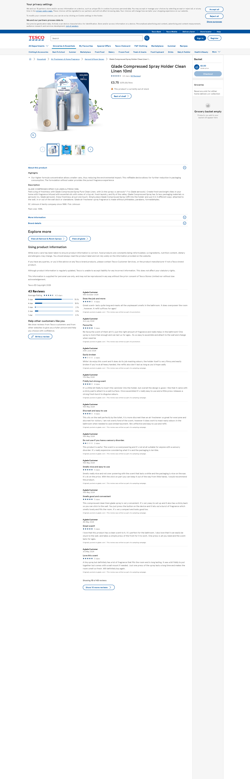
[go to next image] (90, 149)
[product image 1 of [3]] (66, 102)
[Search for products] (146, 38)
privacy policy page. (44, 11)
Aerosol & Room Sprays (94, 59)
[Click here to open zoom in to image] (33, 135)
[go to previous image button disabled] (42, 149)
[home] (30, 59)
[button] (156, 31)
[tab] (53, 150)
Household (41, 59)
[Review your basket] (196, 67)
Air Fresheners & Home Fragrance (65, 59)
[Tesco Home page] (36, 38)
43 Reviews (135, 76)
